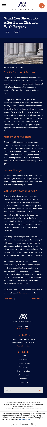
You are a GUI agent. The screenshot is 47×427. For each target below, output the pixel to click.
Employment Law (23, 371)
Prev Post (8, 299)
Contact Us (23, 382)
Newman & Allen (24, 293)
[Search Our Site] (40, 390)
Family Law (23, 367)
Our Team (23, 360)
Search (8, 390)
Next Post (35, 299)
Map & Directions (24, 346)
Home (23, 356)
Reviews (23, 379)
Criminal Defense (23, 363)
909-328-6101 (23, 328)
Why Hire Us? (23, 375)
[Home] (22, 6)
